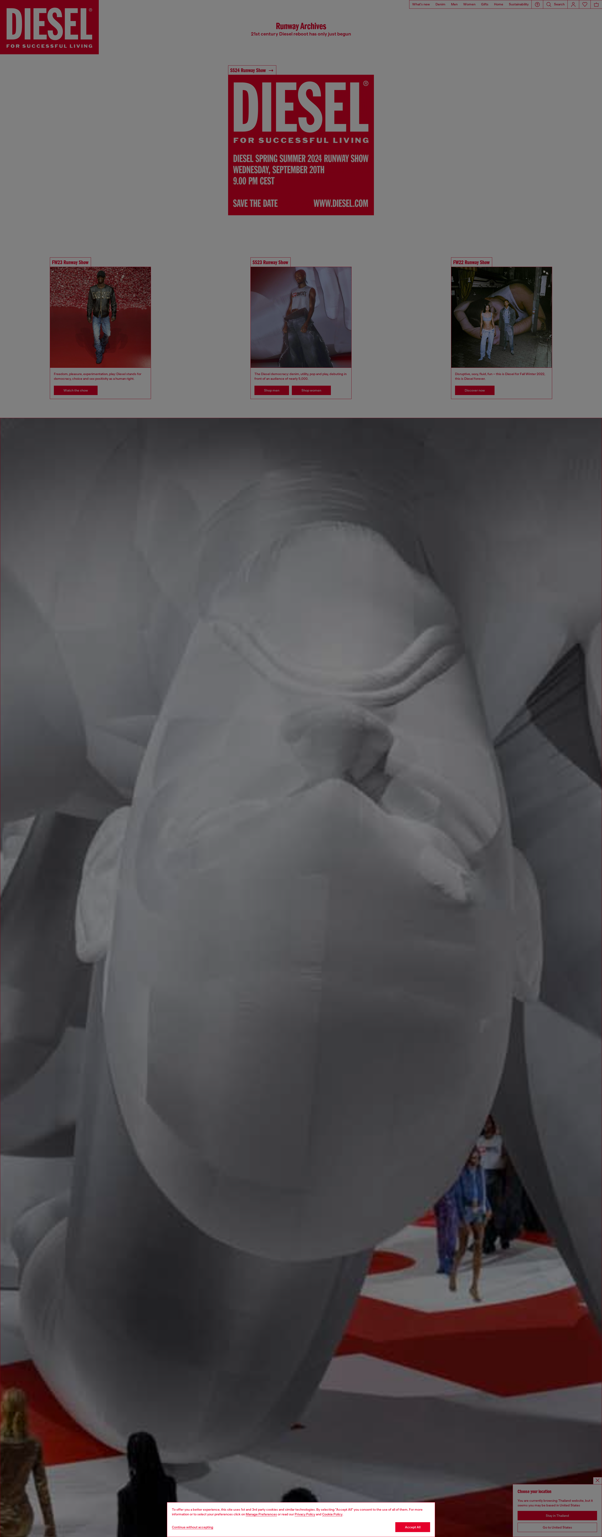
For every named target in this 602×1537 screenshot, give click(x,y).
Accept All (412, 1527)
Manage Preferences (261, 1514)
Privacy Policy (305, 1514)
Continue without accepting (192, 1527)
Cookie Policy (332, 1514)
